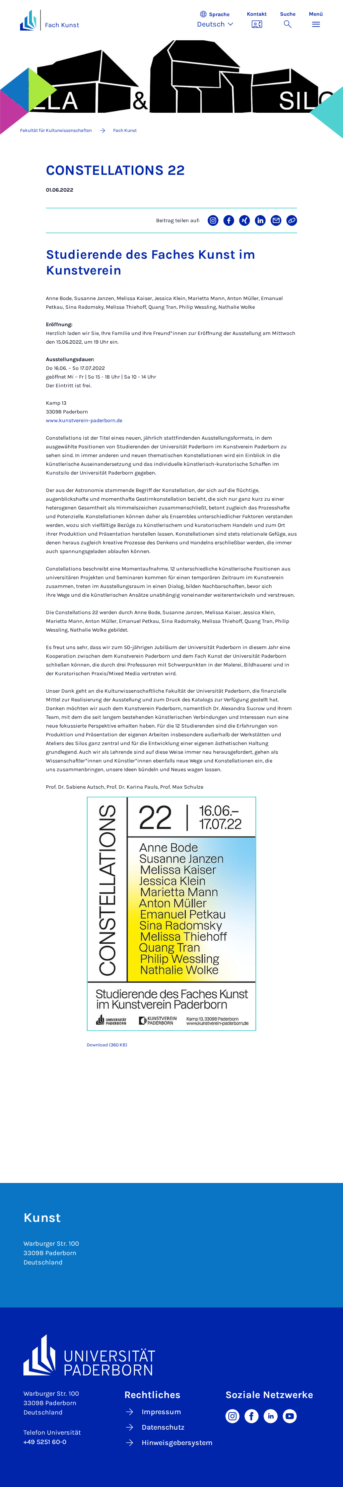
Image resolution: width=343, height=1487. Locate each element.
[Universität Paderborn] (171, 1355)
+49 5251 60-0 (44, 1442)
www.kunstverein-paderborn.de (84, 420)
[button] (218, 20)
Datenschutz (163, 1427)
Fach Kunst (62, 25)
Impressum (161, 1411)
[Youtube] (290, 1415)
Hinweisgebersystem (177, 1442)
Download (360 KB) (107, 1045)
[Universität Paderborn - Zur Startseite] (28, 20)
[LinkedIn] (271, 1415)
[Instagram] (232, 1415)
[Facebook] (252, 1415)
